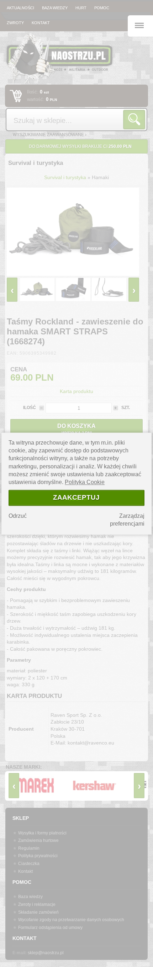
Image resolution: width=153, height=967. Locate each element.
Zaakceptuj (76, 497)
